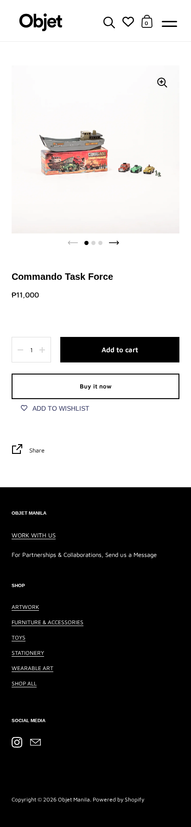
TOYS (18, 637)
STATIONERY (28, 652)
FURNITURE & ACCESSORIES (47, 622)
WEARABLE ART (32, 668)
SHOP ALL (24, 683)
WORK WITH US (34, 535)
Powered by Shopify (118, 799)
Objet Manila (74, 799)
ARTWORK (25, 606)
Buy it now (96, 386)
